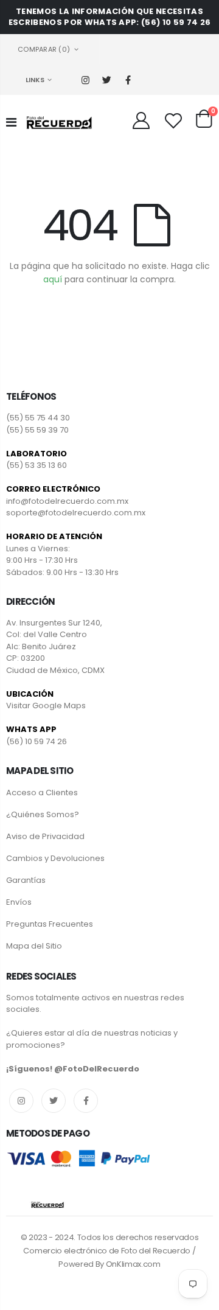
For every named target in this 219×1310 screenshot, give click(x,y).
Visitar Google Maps (46, 705)
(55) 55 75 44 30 (38, 417)
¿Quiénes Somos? (42, 814)
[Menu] (11, 122)
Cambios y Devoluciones (55, 858)
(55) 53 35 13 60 (36, 465)
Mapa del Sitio (34, 946)
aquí (52, 279)
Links (35, 80)
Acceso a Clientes (42, 792)
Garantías (26, 880)
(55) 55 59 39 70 (37, 430)
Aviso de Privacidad (45, 836)
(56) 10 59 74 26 (36, 741)
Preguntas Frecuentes (49, 924)
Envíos (19, 902)
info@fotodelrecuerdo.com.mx (67, 501)
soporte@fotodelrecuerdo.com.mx (75, 512)
